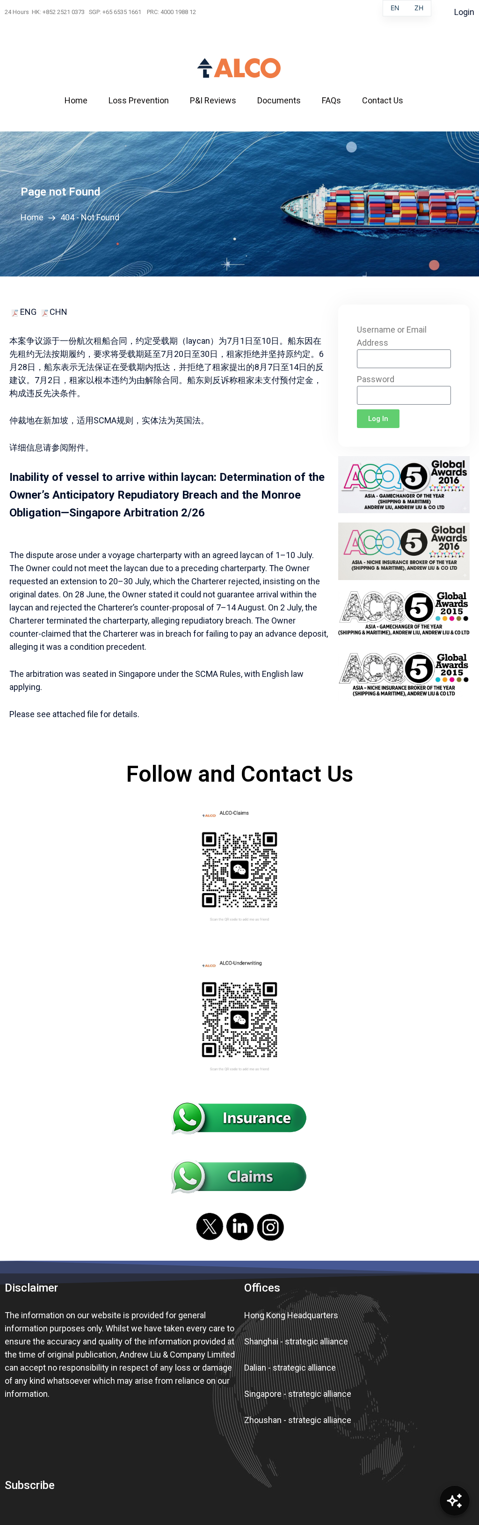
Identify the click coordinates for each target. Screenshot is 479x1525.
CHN (58, 312)
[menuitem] (82, 100)
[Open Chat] (455, 1501)
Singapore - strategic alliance (297, 1394)
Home (34, 217)
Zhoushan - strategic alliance (297, 1420)
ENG (27, 312)
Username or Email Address (392, 336)
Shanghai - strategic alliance (296, 1341)
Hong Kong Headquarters (291, 1315)
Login (464, 12)
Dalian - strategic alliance (290, 1367)
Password (375, 379)
